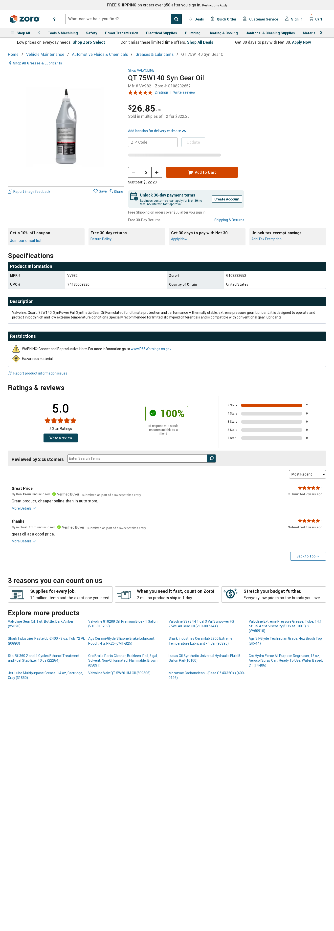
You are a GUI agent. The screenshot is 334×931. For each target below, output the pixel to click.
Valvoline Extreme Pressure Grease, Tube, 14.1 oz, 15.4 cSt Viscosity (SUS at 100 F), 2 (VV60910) (285, 626)
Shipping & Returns (229, 220)
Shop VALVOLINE (141, 70)
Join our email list (26, 240)
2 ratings (162, 92)
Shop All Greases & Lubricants (37, 63)
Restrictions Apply (214, 5)
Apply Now (301, 42)
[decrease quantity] (133, 172)
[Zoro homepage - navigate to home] (25, 19)
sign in (194, 5)
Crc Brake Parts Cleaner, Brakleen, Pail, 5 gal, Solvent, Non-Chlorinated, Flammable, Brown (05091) (123, 660)
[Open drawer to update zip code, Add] (54, 19)
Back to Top (305, 556)
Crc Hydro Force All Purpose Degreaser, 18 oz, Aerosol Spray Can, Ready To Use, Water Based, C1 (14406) (286, 660)
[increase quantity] (156, 172)
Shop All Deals (200, 42)
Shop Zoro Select (88, 42)
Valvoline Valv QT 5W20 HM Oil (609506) (119, 673)
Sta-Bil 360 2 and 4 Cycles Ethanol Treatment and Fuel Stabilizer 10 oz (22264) (44, 658)
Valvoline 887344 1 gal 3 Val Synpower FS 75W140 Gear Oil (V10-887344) (201, 623)
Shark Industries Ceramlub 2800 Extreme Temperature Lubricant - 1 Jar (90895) (200, 640)
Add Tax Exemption (266, 239)
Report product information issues (40, 373)
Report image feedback (31, 191)
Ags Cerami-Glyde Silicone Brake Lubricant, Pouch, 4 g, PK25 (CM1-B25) (121, 640)
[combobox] (123, 19)
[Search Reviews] (211, 458)
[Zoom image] (66, 126)
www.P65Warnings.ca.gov (151, 348)
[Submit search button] (176, 19)
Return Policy (100, 239)
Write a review (184, 92)
